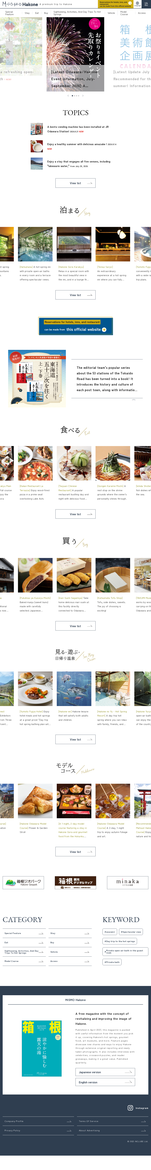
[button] (68, 96)
